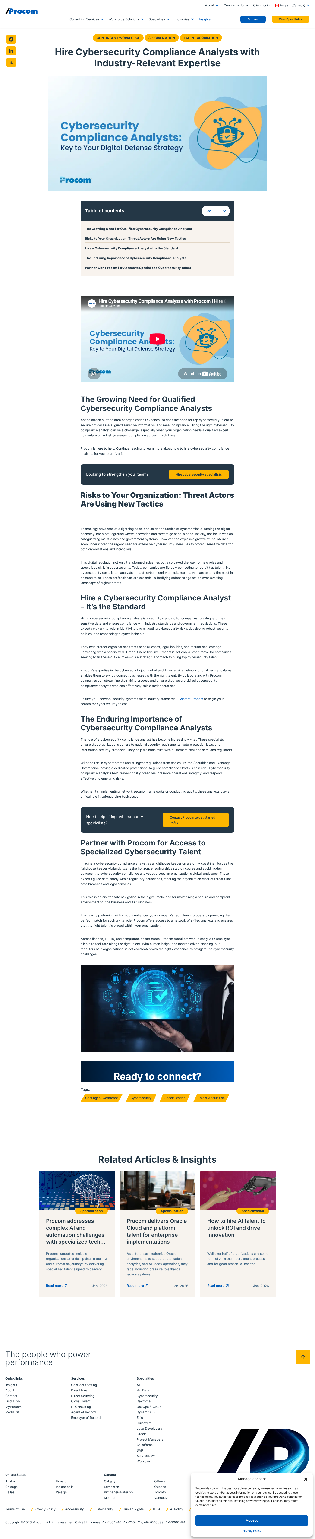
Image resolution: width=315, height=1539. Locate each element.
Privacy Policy (251, 1531)
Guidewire (144, 1423)
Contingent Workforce (118, 38)
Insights (205, 19)
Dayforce (144, 1401)
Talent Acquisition (201, 38)
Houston (62, 1481)
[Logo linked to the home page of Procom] (21, 11)
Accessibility (74, 1509)
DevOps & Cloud (149, 1407)
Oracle (142, 1434)
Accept (252, 1520)
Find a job (12, 1401)
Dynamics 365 (147, 1412)
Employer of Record (86, 1418)
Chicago (11, 1487)
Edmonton (111, 1487)
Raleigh (61, 1492)
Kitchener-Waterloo (118, 1492)
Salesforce (145, 1445)
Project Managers (150, 1439)
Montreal (110, 1498)
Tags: (85, 1089)
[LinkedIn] (11, 50)
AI (138, 1385)
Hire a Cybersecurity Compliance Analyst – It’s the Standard (131, 248)
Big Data (143, 1390)
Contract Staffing (84, 1385)
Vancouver (162, 1498)
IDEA (157, 1509)
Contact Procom (191, 699)
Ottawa (159, 1481)
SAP (140, 1450)
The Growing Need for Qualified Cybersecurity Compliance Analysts (138, 229)
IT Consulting (81, 1407)
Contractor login (236, 5)
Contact (11, 1396)
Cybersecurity (141, 1098)
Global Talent (81, 1401)
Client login (261, 5)
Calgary (110, 1481)
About (209, 5)
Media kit (12, 1412)
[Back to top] (303, 1357)
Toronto (160, 1492)
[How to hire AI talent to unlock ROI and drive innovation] (238, 1234)
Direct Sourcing (82, 1396)
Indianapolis (64, 1487)
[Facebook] (11, 39)
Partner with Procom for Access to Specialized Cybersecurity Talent (138, 268)
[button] (305, 1479)
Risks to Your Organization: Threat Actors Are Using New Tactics (135, 238)
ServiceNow (146, 1456)
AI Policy (176, 1509)
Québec (160, 1487)
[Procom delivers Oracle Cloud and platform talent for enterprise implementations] (157, 1234)
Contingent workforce (101, 1098)
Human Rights (133, 1509)
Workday (143, 1461)
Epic (140, 1418)
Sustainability (103, 1509)
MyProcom (13, 1407)
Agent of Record (83, 1412)
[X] (11, 62)
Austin (10, 1481)
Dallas (9, 1492)
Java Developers (149, 1428)
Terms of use (15, 1509)
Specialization (161, 38)
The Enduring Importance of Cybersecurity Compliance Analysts (135, 258)
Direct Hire (79, 1390)
